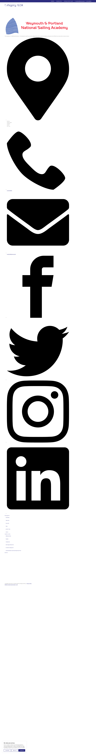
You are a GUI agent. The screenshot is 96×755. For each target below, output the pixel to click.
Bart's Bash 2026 (9, 559)
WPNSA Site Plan (8, 536)
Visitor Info (7, 520)
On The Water (80, 5)
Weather (52, 1)
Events (74, 5)
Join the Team (8, 529)
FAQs (7, 526)
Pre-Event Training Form (10, 547)
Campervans (8, 541)
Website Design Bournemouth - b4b (11, 584)
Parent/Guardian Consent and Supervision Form (13, 550)
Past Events (7, 517)
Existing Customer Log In (68, 1)
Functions (87, 5)
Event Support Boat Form (10, 544)
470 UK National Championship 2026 (13, 574)
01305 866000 (88, 1)
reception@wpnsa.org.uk (80, 1)
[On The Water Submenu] (84, 5)
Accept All (22, 750)
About (69, 5)
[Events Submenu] (76, 5)
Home (65, 5)
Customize (7, 750)
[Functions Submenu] (90, 5)
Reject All (14, 750)
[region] (14, 747)
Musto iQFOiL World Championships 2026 (14, 555)
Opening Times (59, 1)
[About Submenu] (71, 5)
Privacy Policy (29, 583)
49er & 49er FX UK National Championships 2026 (16, 569)
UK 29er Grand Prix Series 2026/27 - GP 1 (14, 564)
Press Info (7, 523)
